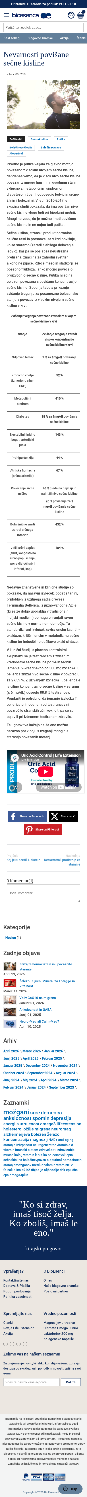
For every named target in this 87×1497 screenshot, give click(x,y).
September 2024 (39, 1073)
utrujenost (29, 1124)
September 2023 (61, 1087)
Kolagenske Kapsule (59, 1339)
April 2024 (48, 1080)
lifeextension (69, 1124)
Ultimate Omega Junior (61, 1328)
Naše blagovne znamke (61, 1286)
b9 (23, 1170)
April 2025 (31, 1058)
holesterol (13, 1129)
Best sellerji (12, 38)
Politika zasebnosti (17, 1297)
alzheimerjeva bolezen (24, 1134)
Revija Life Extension (18, 1328)
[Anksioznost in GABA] (10, 1012)
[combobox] (43, 27)
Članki (81, 38)
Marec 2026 (32, 1051)
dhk (62, 1170)
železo (53, 1134)
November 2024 (65, 1066)
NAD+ (53, 1140)
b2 (28, 1170)
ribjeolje (37, 1170)
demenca (51, 1113)
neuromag (61, 1129)
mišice (8, 1155)
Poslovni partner (56, 1291)
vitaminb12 (64, 1165)
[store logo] (31, 16)
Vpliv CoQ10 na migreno (37, 998)
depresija (60, 1118)
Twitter (30, 1399)
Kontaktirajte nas (16, 1280)
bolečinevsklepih (21, 147)
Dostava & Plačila (16, 1286)
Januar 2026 (53, 1051)
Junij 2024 (11, 1080)
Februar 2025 (52, 1058)
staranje (9, 1145)
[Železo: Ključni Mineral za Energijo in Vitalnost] (10, 983)
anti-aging (65, 1140)
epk (68, 1170)
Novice (10, 938)
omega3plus (19, 1175)
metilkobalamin (43, 1165)
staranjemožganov (17, 1165)
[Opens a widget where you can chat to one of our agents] (70, 1489)
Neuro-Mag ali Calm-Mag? (39, 1021)
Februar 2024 (13, 1087)
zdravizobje (66, 1150)
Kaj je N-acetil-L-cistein (23, 858)
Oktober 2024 (13, 1073)
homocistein (72, 1160)
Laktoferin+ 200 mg (58, 1334)
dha (75, 1170)
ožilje (28, 1129)
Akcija (8, 1334)
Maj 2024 (30, 1080)
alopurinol (16, 153)
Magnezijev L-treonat (59, 1323)
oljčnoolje (51, 1170)
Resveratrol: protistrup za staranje (62, 860)
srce (35, 1113)
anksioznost (17, 1118)
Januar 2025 (12, 1066)
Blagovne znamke (40, 38)
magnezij (39, 1139)
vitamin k (30, 1155)
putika (61, 139)
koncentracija (16, 1139)
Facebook (7, 1399)
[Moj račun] (71, 16)
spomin (41, 1118)
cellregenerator (44, 1145)
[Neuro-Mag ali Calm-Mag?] (10, 1024)
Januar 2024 (36, 1087)
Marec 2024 (69, 1080)
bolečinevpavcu (51, 147)
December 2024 (38, 1066)
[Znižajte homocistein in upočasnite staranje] (10, 966)
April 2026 (11, 1051)
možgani (16, 1112)
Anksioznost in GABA (35, 1010)
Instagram (18, 1399)
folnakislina (12, 1170)
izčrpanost (24, 1145)
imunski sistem (26, 1150)
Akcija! (65, 38)
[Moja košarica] (80, 15)
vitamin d (63, 1145)
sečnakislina (39, 139)
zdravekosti (47, 1150)
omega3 (48, 1124)
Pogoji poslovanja (17, 1291)
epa (6, 1175)
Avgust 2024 (65, 1073)
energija (11, 1124)
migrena (42, 1129)
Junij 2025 (11, 1058)
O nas (48, 1280)
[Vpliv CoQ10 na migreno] (10, 1000)
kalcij (18, 1155)
